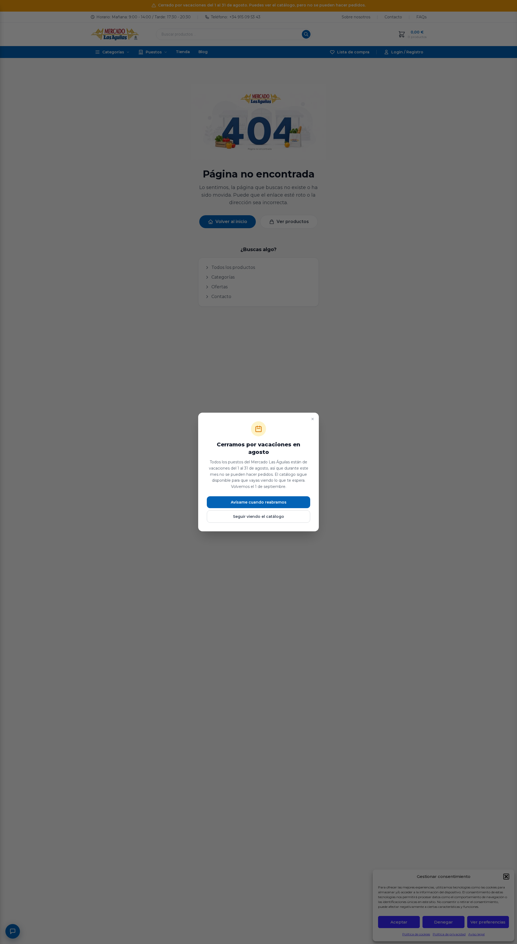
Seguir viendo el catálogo (258, 516)
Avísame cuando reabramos (259, 502)
